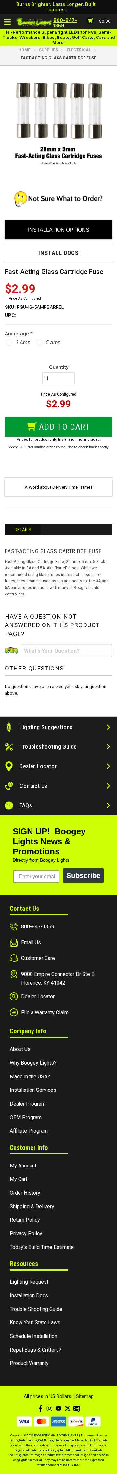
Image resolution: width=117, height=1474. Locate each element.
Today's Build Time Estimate (42, 1247)
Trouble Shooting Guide (36, 1309)
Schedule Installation (33, 1336)
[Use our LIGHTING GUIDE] (58, 200)
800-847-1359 (37, 927)
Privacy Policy (26, 1233)
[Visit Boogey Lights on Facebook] (40, 1408)
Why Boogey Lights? (33, 1063)
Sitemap (85, 1396)
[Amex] (59, 1421)
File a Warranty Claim (45, 1012)
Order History (25, 1193)
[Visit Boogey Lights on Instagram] (49, 1408)
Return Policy (25, 1220)
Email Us (31, 943)
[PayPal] (93, 1421)
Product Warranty (29, 1363)
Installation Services (33, 1090)
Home (24, 50)
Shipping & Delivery (32, 1206)
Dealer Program (28, 1104)
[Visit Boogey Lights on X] (67, 1408)
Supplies (48, 50)
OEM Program (26, 1117)
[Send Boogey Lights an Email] (76, 1408)
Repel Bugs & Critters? (35, 1350)
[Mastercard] (41, 1421)
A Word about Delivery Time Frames (59, 486)
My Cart (18, 1179)
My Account (23, 1166)
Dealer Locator (38, 996)
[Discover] (76, 1421)
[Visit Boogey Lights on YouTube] (58, 1408)
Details (23, 529)
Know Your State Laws (35, 1322)
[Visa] (24, 1421)
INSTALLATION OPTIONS (58, 230)
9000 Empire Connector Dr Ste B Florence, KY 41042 (58, 978)
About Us (20, 1049)
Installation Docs (29, 1295)
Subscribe (83, 875)
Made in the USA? (30, 1077)
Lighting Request (29, 1282)
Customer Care (38, 958)
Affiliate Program (29, 1131)
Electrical (79, 50)
